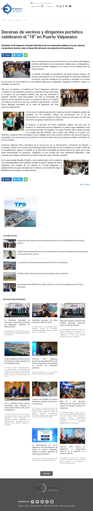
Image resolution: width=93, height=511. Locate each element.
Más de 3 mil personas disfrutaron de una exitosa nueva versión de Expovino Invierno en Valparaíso (72, 404)
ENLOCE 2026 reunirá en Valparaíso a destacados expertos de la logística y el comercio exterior (72, 450)
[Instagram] (57, 6)
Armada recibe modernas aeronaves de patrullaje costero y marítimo (42, 273)
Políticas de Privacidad (50, 506)
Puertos (10, 20)
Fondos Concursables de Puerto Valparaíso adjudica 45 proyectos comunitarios (44, 401)
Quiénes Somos (23, 506)
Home (3, 20)
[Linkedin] (61, 6)
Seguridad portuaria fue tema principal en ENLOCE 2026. (44, 321)
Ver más (46, 473)
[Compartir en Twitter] (18, 55)
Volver (87, 184)
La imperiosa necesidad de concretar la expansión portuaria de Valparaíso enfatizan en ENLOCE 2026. (17, 323)
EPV (26, 20)
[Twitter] (66, 6)
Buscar (32, 3)
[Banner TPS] (20, 214)
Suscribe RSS (35, 6)
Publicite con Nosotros (67, 506)
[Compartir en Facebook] (6, 55)
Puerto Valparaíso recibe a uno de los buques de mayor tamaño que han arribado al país (17, 361)
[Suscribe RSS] (42, 6)
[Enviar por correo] (26, 55)
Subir (82, 184)
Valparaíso (18, 20)
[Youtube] (70, 6)
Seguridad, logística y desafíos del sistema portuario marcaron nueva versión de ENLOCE (72, 323)
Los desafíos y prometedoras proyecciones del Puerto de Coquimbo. (42, 262)
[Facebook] (63, 6)
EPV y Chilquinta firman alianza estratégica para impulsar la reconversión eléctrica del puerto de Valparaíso (17, 406)
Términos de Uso (36, 506)
